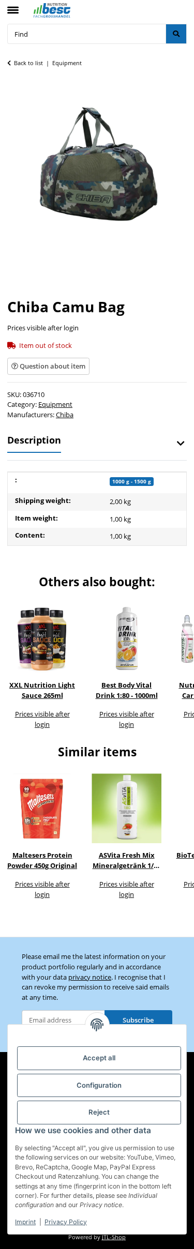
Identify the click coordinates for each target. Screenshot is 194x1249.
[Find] (176, 34)
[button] (180, 443)
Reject (99, 1112)
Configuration (99, 1085)
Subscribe (138, 1020)
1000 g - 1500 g (131, 481)
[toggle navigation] (13, 5)
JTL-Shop (114, 1237)
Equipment (55, 404)
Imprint (25, 1222)
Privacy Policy (65, 1222)
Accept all (99, 1058)
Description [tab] (34, 440)
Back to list (28, 63)
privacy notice (89, 977)
